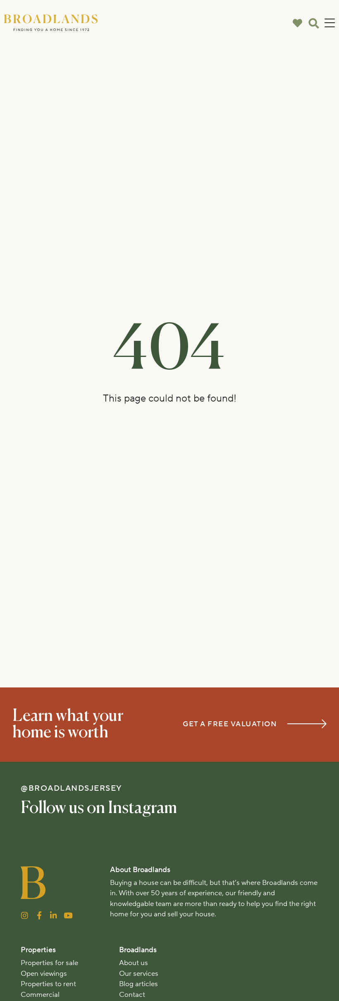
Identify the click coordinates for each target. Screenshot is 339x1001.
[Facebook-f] (39, 915)
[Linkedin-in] (53, 915)
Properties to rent (48, 984)
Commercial (40, 994)
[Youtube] (68, 915)
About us (133, 963)
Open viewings (44, 973)
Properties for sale (49, 963)
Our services (138, 973)
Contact (132, 994)
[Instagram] (25, 915)
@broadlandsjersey (71, 788)
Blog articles (138, 984)
